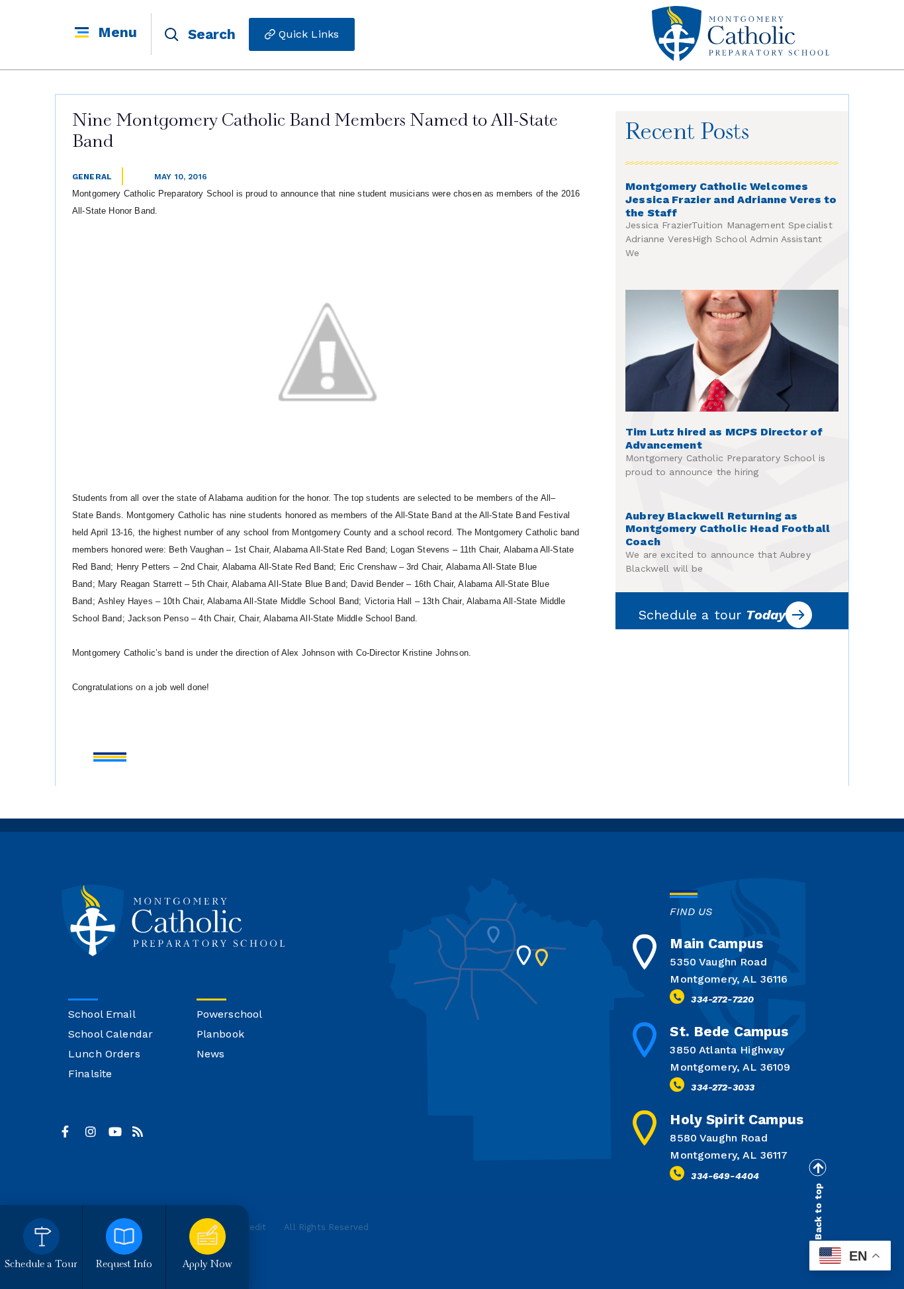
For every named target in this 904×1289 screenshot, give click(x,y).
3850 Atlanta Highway (727, 1050)
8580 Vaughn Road (718, 1138)
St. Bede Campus (729, 1031)
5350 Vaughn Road (718, 962)
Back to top (818, 1211)
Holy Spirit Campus (736, 1119)
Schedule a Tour (41, 1265)
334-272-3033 (722, 1087)
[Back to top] (817, 1167)
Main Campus (716, 943)
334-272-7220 (722, 999)
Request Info (124, 1265)
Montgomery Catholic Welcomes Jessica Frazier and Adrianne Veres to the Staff (731, 199)
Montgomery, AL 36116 (729, 979)
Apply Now (207, 1265)
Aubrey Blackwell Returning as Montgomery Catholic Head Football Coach (727, 529)
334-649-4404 (725, 1176)
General (92, 176)
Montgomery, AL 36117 (729, 1155)
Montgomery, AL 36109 (730, 1067)
